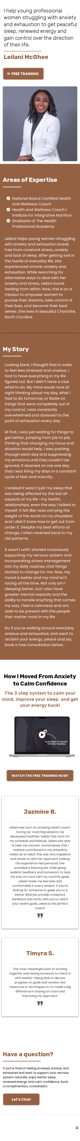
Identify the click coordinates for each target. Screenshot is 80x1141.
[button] (77, 1128)
